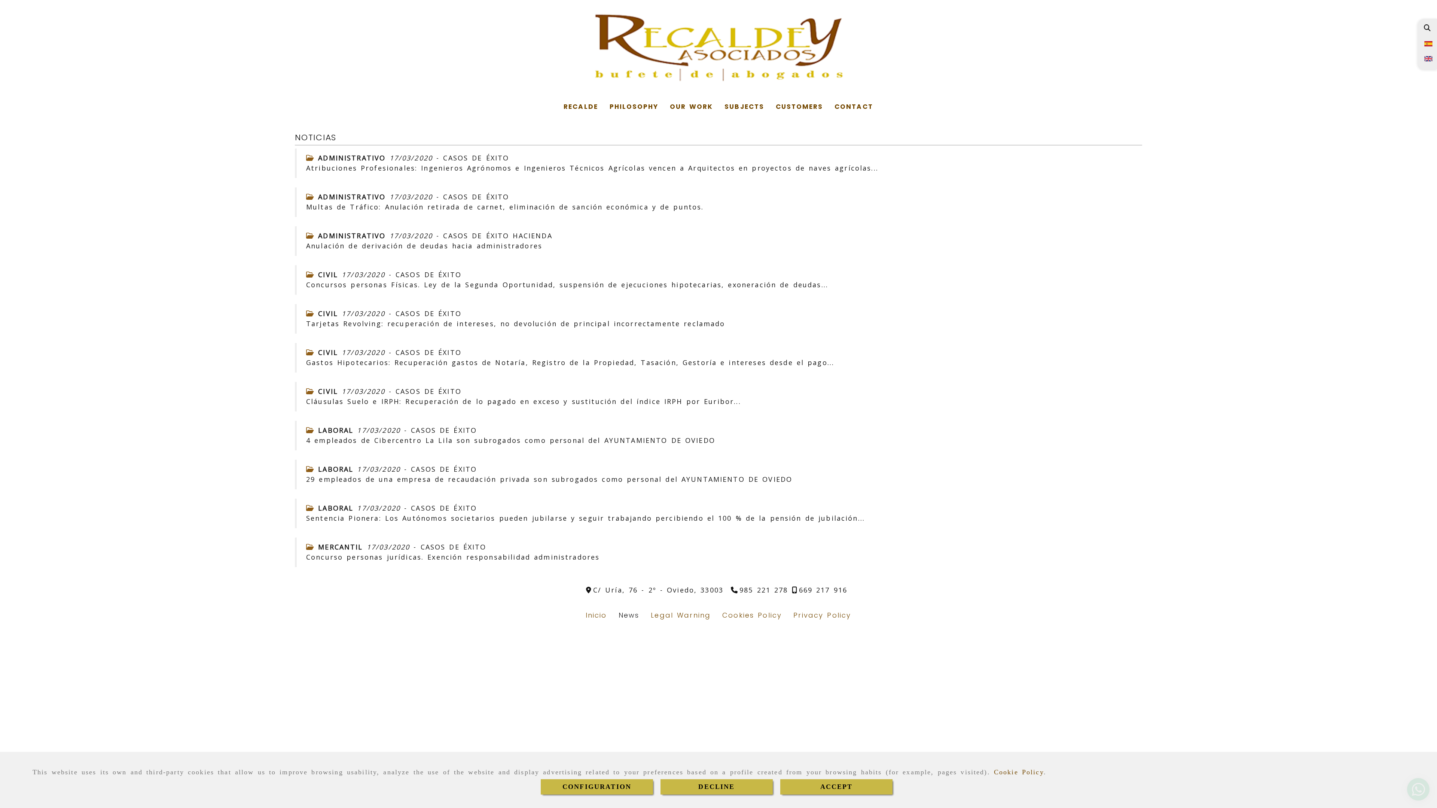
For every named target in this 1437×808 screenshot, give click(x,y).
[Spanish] (1428, 43)
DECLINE (716, 786)
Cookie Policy (1019, 772)
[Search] (1427, 27)
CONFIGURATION (596, 786)
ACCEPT (836, 786)
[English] (1428, 57)
